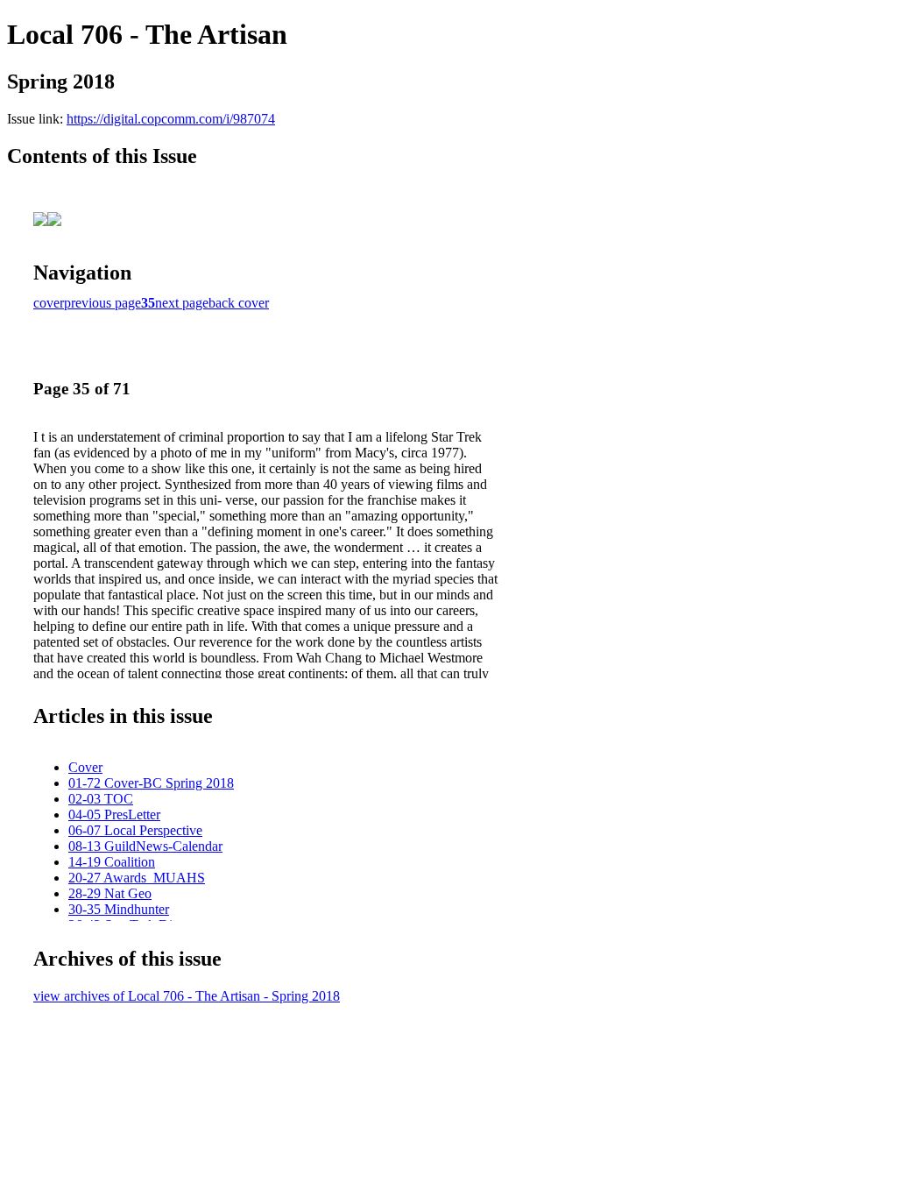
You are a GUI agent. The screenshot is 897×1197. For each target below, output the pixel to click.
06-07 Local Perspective (135, 830)
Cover (85, 767)
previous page (102, 302)
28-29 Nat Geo (110, 893)
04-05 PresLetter (114, 814)
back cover (238, 302)
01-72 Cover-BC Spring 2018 (151, 783)
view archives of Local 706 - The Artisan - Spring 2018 (186, 995)
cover (48, 302)
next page (181, 302)
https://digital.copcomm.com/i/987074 (171, 118)
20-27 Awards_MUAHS (136, 877)
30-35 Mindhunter (118, 909)
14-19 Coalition (111, 861)
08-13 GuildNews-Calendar (145, 846)
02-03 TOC (100, 798)
